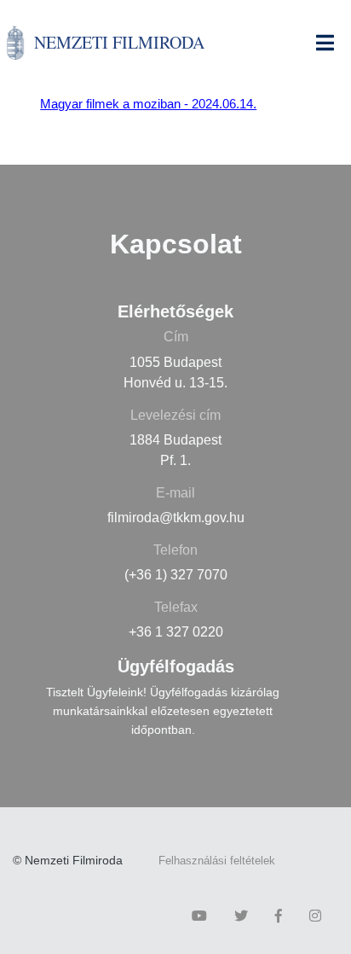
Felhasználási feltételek (216, 860)
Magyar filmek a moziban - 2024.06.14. (148, 104)
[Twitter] (245, 916)
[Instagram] (319, 916)
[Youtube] (204, 916)
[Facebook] (283, 916)
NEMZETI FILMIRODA (119, 42)
